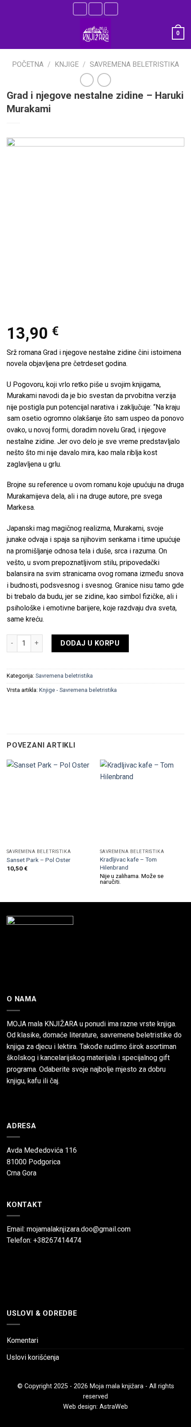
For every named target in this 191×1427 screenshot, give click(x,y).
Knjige (67, 64)
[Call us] (111, 8)
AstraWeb (113, 1407)
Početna (28, 64)
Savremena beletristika (134, 64)
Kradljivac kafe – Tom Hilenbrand (128, 863)
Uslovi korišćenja (33, 1357)
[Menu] (12, 33)
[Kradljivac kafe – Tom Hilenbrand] (142, 802)
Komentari (22, 1340)
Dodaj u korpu (89, 643)
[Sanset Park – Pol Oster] (49, 802)
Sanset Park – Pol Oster (39, 859)
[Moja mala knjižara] (95, 33)
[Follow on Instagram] (95, 8)
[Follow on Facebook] (80, 8)
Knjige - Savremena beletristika (78, 690)
